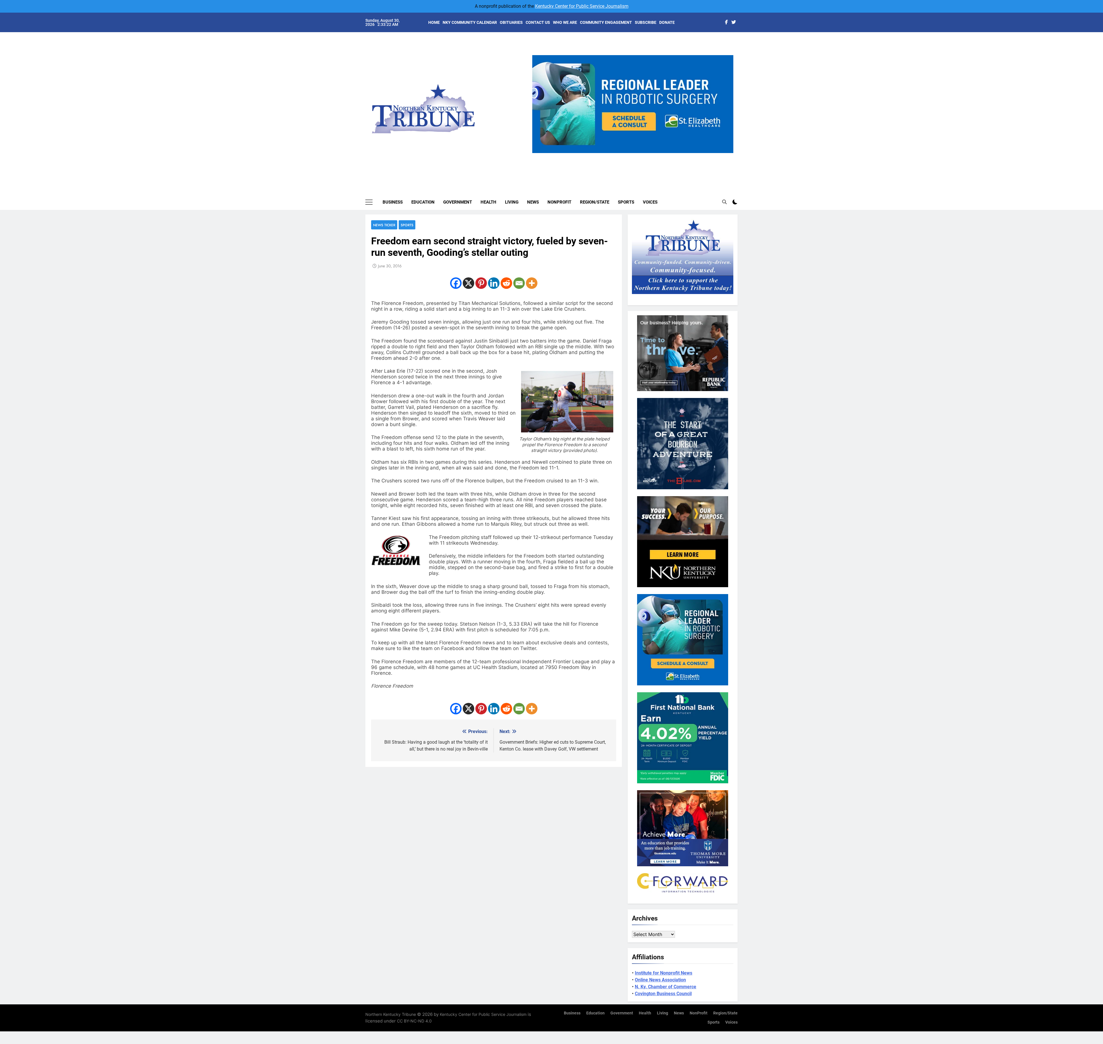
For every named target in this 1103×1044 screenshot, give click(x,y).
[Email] (519, 283)
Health (488, 202)
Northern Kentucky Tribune (390, 1014)
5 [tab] (656, 156)
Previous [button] (539, 153)
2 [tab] (624, 156)
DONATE (667, 22)
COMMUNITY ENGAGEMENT (606, 22)
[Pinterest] (481, 283)
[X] (468, 283)
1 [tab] (613, 156)
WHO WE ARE (565, 22)
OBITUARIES (511, 22)
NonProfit (559, 202)
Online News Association (660, 980)
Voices (650, 202)
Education (423, 202)
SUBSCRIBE (645, 22)
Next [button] (726, 153)
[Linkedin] (494, 283)
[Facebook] (456, 283)
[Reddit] (506, 283)
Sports (626, 202)
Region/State (594, 202)
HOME (434, 22)
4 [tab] (645, 156)
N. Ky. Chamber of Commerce (665, 986)
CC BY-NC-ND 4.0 (414, 1020)
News (533, 202)
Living (511, 202)
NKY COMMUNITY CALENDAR (470, 22)
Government (457, 202)
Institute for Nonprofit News (663, 973)
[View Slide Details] (632, 104)
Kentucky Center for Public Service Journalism (581, 6)
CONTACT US (538, 22)
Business (393, 202)
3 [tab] (635, 156)
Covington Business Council (663, 993)
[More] (531, 283)
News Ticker (384, 225)
